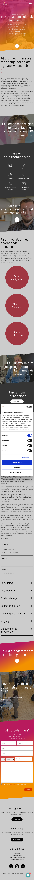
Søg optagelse (7, 70)
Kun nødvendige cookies (17, 472)
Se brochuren (4, 538)
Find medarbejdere (17, 855)
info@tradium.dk (13, 875)
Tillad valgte (17, 467)
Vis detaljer (25, 457)
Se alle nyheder (8, 706)
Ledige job (17, 819)
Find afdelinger (21, 875)
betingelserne (13, 784)
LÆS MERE (3, 699)
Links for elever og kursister (17, 857)
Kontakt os (17, 853)
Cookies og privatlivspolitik (17, 859)
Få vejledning (17, 839)
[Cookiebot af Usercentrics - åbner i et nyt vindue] (25, 407)
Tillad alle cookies (17, 462)
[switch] (29, 440)
